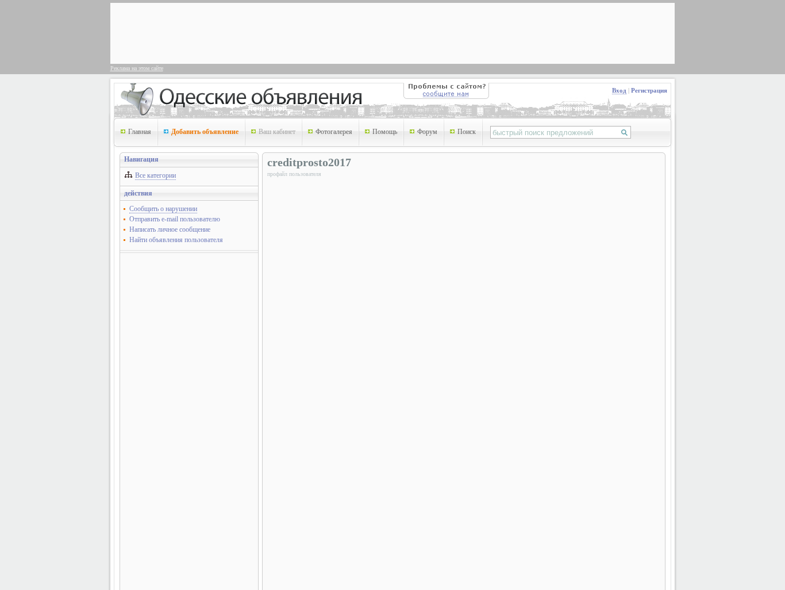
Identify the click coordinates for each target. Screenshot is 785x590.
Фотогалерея (333, 132)
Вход (619, 90)
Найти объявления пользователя (176, 240)
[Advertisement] (323, 32)
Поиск (466, 132)
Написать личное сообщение (169, 229)
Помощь (384, 132)
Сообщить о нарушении (163, 209)
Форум (427, 132)
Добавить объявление (204, 132)
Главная (139, 132)
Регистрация (649, 90)
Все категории (155, 175)
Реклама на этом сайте (136, 68)
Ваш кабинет (277, 132)
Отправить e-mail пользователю (174, 219)
